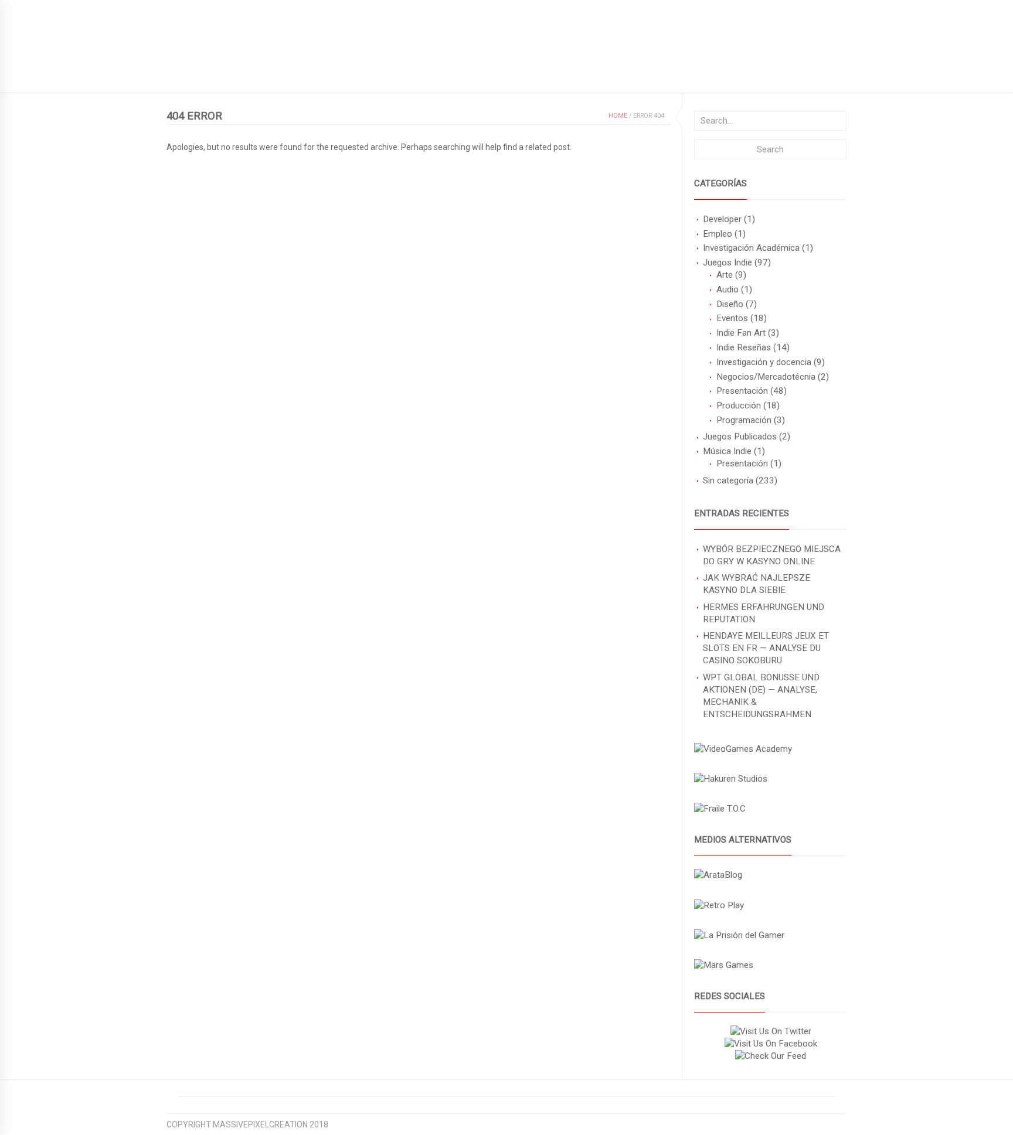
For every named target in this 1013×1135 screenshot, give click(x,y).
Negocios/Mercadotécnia (765, 376)
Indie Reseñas (743, 347)
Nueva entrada (329, 74)
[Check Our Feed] (770, 1056)
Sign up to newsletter (214, 9)
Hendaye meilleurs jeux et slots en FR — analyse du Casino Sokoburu (766, 648)
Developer (722, 219)
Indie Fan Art (741, 333)
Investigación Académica (751, 248)
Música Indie (727, 451)
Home (618, 116)
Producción (738, 405)
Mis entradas (405, 74)
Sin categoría (728, 480)
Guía (272, 74)
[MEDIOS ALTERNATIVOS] (718, 875)
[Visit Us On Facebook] (770, 1043)
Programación (743, 420)
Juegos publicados (207, 74)
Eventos (732, 318)
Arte (724, 275)
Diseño (729, 304)
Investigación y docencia (763, 362)
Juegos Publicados (740, 436)
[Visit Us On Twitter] (770, 1031)
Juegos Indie (727, 262)
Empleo (717, 234)
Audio (727, 289)
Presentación (742, 391)
